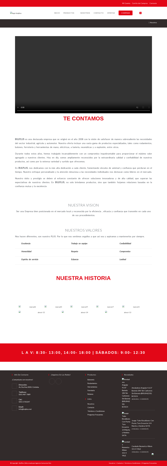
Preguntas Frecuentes (95, 415)
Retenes (90, 394)
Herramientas (92, 387)
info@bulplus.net (25, 409)
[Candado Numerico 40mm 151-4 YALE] (126, 449)
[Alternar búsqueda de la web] (145, 13)
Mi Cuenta (126, 3)
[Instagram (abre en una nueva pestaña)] (15, 3)
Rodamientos (92, 383)
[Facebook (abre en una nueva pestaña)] (11, 3)
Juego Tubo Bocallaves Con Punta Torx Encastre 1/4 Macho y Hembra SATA (143, 423)
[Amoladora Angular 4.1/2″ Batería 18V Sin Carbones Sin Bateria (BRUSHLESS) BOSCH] (126, 393)
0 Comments (144, 399)
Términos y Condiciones (96, 411)
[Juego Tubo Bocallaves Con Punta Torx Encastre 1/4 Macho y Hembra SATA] (126, 424)
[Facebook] (52, 381)
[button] (16, 307)
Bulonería (91, 380)
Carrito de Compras (140, 3)
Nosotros (153, 23)
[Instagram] (58, 381)
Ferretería (91, 390)
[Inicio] (147, 23)
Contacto (153, 3)
